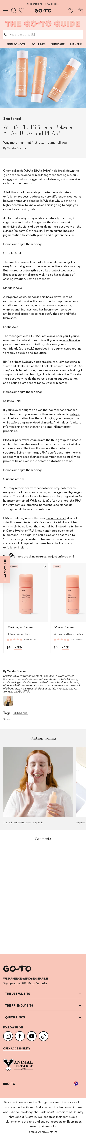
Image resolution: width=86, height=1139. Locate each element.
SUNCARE (58, 44)
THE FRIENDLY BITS (19, 1005)
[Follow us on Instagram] (8, 1036)
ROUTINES (38, 44)
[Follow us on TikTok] (43, 1036)
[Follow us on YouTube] (31, 1036)
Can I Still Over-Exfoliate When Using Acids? (23, 822)
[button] (44, 566)
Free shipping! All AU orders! (43, 3)
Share (7, 719)
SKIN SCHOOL (16, 44)
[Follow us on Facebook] (19, 1036)
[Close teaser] (11, 555)
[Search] (13, 10)
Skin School (12, 118)
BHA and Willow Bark (18, 633)
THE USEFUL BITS (17, 993)
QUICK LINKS (15, 1017)
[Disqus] (43, 898)
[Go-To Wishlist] (21, 10)
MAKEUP (76, 44)
